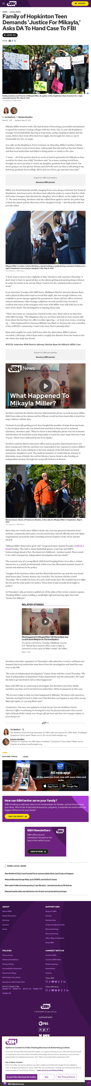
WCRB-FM (6, 993)
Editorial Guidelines (10, 960)
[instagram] (47, 981)
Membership (51, 920)
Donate (81, 3)
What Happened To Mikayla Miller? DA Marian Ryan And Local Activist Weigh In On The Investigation (45, 638)
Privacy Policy (8, 964)
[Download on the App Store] (51, 785)
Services (5, 920)
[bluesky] (56, 981)
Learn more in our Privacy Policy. (50, 1070)
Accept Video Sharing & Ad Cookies (21, 1077)
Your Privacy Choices (66, 1077)
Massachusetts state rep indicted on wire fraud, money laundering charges (36, 891)
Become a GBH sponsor (45, 182)
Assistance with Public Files (13, 982)
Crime (25, 756)
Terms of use (7, 955)
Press (4, 929)
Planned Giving (52, 934)
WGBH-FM (37, 989)
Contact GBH (51, 955)
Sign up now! (37, 851)
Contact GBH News (53, 960)
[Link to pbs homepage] (43, 1023)
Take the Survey (16, 816)
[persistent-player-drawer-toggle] (88, 1083)
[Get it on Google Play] (70, 785)
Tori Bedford (10, 117)
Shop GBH (50, 943)
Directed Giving (52, 929)
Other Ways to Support (55, 938)
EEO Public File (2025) (11, 977)
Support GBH (51, 911)
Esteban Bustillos (25, 117)
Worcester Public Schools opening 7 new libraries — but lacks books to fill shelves (38, 885)
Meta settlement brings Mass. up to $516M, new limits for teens (31, 879)
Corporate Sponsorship (55, 925)
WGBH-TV (6, 989)
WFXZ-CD (27, 989)
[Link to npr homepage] (44, 1029)
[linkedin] (65, 981)
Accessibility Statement (12, 969)
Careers (5, 925)
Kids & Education (9, 916)
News (4, 12)
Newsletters (50, 969)
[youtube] (53, 981)
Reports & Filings (9, 973)
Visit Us (49, 973)
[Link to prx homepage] (44, 1035)
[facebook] (62, 981)
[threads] (59, 981)
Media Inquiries (52, 964)
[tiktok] (50, 981)
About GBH (7, 911)
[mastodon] (59, 990)
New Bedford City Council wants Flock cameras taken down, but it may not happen (39, 873)
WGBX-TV (17, 989)
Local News (15, 12)
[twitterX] (23, 729)
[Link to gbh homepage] (11, 3)
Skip (46, 1077)
